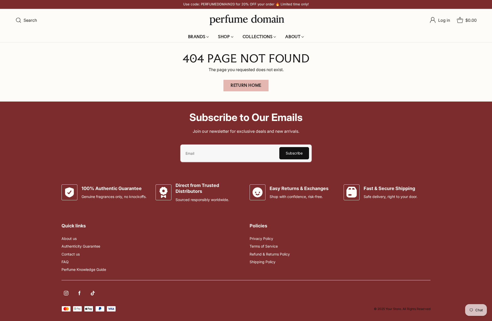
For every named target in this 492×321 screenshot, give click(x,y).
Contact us (70, 254)
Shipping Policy (262, 262)
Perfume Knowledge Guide (83, 269)
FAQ (65, 262)
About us (69, 238)
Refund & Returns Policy (270, 254)
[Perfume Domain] (246, 20)
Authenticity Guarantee (80, 246)
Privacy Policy (261, 238)
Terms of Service (264, 246)
